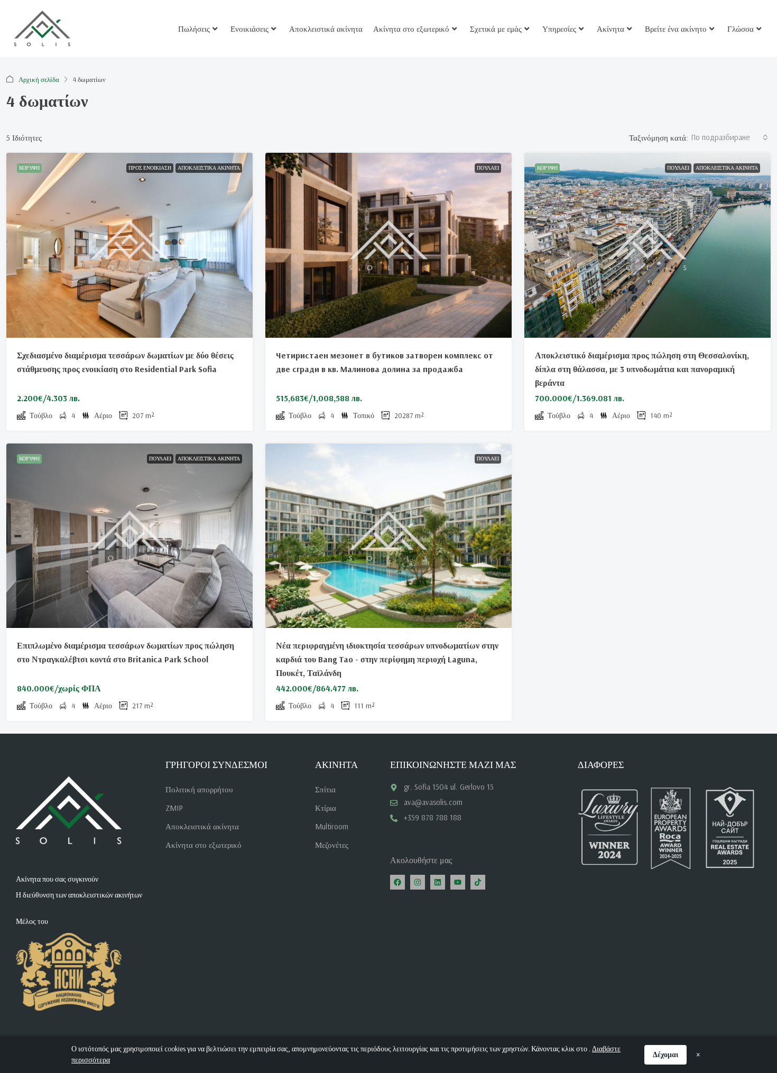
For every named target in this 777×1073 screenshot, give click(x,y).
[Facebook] (397, 882)
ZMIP (174, 808)
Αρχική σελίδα (38, 79)
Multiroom (331, 826)
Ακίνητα (610, 29)
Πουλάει (488, 167)
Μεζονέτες (331, 845)
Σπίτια (325, 789)
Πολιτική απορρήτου (199, 789)
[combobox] (729, 137)
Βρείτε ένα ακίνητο (676, 29)
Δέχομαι (665, 1054)
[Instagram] (417, 882)
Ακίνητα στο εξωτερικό (411, 29)
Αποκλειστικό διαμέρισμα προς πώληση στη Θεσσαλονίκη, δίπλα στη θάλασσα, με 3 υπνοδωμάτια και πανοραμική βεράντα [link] (642, 369)
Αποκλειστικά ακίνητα (326, 29)
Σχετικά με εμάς (496, 29)
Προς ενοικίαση (149, 167)
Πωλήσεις (194, 29)
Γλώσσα (740, 29)
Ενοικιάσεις (249, 29)
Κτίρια (325, 808)
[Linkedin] (437, 882)
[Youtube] (457, 882)
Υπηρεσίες (559, 29)
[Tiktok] (477, 882)
